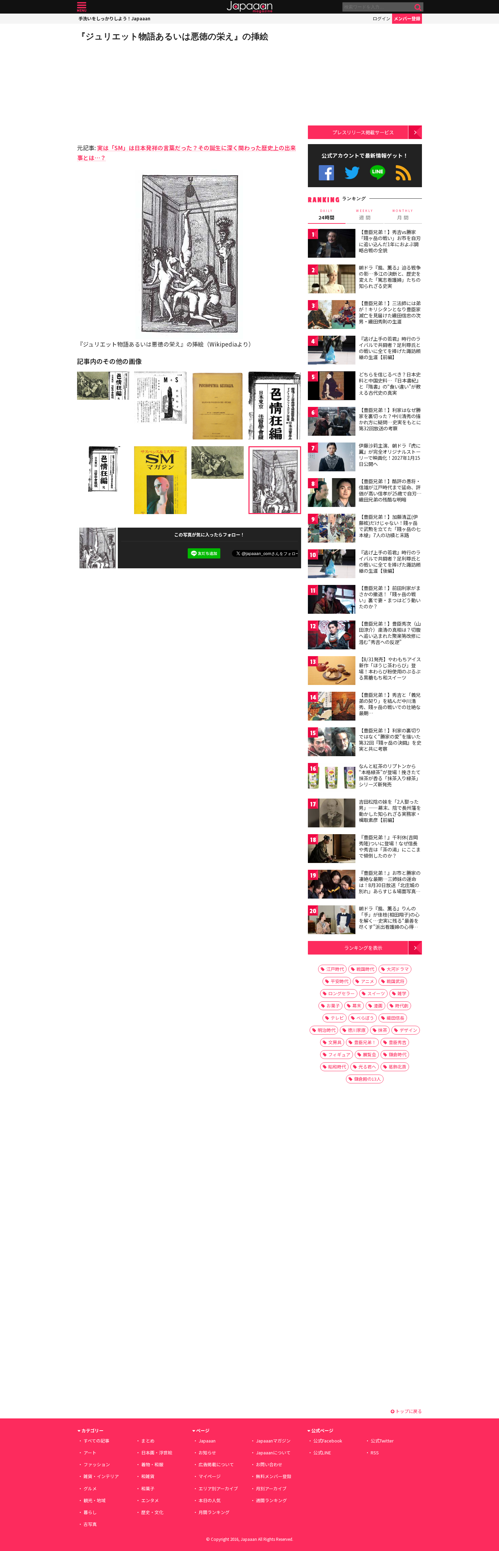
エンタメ (150, 1500)
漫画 (378, 1005)
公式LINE (378, 172)
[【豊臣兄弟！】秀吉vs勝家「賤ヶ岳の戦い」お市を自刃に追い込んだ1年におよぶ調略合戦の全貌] (331, 244)
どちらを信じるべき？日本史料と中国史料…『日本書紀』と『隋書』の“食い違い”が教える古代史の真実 (390, 383)
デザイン (408, 1030)
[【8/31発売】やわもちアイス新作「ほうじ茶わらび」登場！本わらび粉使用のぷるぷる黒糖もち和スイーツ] (331, 671)
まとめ (147, 1440)
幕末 (356, 1005)
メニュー (81, 7)
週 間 (364, 215)
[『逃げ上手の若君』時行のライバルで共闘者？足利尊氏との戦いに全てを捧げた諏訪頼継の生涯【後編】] (331, 564)
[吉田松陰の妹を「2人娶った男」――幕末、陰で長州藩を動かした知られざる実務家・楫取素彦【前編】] (331, 814)
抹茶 (382, 1030)
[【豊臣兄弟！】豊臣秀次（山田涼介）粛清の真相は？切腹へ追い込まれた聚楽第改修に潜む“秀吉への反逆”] (331, 636)
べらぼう (365, 1018)
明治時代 (326, 1030)
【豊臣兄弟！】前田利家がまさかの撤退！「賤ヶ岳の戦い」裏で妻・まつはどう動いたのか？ (390, 597)
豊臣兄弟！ (365, 1042)
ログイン (381, 18)
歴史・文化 (152, 1512)
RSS (403, 172)
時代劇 (401, 1005)
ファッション (97, 1464)
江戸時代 (335, 969)
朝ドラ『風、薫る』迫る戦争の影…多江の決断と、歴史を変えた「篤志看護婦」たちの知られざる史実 (390, 276)
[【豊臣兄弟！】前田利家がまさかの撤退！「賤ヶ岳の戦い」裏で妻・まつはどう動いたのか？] (331, 600)
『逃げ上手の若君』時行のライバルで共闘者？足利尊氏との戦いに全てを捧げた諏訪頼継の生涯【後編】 (390, 561)
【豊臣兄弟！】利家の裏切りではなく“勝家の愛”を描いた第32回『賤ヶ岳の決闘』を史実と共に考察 (390, 739)
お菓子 (333, 1005)
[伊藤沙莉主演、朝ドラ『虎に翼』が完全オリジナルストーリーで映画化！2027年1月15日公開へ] (331, 458)
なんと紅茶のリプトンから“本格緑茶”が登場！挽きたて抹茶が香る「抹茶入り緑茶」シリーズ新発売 (390, 775)
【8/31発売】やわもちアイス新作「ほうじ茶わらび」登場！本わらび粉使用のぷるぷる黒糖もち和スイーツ (390, 668)
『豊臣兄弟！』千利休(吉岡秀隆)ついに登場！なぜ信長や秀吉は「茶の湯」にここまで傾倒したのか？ (390, 846)
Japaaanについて (273, 1452)
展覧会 (369, 1054)
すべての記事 (96, 1440)
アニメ (367, 981)
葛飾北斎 (397, 1066)
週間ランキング (271, 1500)
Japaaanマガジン (273, 1440)
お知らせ (207, 1452)
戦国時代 (365, 969)
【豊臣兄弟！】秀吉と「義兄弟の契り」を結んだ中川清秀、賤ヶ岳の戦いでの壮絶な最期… (390, 703)
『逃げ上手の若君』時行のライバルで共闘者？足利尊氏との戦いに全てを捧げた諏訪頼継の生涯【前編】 (390, 347)
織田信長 (395, 1018)
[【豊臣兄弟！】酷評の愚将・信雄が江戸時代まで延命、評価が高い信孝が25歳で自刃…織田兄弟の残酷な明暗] (331, 493)
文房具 (334, 1042)
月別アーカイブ (271, 1488)
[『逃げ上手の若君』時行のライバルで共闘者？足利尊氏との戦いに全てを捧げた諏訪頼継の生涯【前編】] (331, 351)
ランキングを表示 (363, 947)
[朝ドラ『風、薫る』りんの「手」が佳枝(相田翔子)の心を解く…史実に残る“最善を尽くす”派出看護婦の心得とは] (331, 920)
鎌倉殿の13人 (367, 1079)
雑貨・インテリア (101, 1476)
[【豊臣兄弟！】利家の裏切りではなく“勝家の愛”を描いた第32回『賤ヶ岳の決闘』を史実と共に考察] (331, 742)
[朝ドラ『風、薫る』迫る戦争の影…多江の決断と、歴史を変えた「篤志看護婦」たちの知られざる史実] (331, 279)
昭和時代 (337, 1066)
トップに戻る (408, 1411)
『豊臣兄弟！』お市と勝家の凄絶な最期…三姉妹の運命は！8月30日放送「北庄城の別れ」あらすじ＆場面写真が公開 (390, 884)
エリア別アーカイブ (218, 1488)
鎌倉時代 (397, 1054)
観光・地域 (95, 1500)
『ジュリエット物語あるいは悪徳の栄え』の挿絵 (172, 36)
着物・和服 (152, 1464)
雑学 (402, 993)
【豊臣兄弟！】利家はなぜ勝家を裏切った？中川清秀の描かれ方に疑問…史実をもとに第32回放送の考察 (390, 419)
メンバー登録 (407, 18)
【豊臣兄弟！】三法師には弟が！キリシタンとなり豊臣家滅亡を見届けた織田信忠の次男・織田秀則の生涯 (390, 312)
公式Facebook (326, 172)
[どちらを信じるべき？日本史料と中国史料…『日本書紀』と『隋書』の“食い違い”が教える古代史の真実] (331, 386)
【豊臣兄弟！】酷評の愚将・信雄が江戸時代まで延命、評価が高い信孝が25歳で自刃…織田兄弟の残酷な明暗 (390, 490)
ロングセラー (341, 993)
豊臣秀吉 (397, 1042)
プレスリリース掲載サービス (363, 132)
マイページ (210, 1476)
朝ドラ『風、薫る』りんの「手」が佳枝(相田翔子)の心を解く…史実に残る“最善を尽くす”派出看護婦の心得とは (389, 920)
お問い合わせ (269, 1464)
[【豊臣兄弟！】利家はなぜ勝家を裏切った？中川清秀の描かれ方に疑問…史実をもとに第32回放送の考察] (331, 422)
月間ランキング (214, 1512)
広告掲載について (216, 1464)
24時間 (326, 215)
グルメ (90, 1488)
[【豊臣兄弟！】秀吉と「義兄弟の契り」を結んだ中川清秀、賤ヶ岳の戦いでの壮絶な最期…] (331, 707)
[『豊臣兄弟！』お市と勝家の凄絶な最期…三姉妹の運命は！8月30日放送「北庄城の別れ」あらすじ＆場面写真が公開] (331, 885)
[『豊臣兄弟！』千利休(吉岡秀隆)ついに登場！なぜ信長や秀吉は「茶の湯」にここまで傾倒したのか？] (331, 849)
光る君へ (367, 1066)
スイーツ (376, 993)
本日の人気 (210, 1500)
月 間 (402, 215)
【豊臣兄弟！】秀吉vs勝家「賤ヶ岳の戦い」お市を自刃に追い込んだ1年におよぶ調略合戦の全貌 (390, 241)
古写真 (90, 1524)
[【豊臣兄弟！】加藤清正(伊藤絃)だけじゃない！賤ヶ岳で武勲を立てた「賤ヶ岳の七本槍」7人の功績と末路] (331, 529)
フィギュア (339, 1054)
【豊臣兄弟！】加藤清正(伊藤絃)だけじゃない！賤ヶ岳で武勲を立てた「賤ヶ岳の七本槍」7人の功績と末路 (390, 525)
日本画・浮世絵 (156, 1452)
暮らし (90, 1512)
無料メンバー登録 (273, 1476)
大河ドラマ (398, 969)
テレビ (337, 1018)
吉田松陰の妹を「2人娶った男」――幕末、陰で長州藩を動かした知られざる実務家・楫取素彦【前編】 (390, 810)
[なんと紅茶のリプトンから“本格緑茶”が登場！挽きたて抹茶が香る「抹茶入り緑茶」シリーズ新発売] (331, 778)
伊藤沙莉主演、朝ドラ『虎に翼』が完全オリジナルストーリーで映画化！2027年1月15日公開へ (390, 454)
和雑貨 (147, 1476)
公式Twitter (352, 172)
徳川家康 (357, 1030)
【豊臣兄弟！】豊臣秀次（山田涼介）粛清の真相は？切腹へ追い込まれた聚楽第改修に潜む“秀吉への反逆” (390, 632)
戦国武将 (395, 981)
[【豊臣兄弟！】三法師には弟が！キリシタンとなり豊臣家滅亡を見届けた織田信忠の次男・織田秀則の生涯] (331, 315)
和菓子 (147, 1488)
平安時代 (339, 981)
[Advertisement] (133, 91)
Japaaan (249, 7)
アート (90, 1452)
